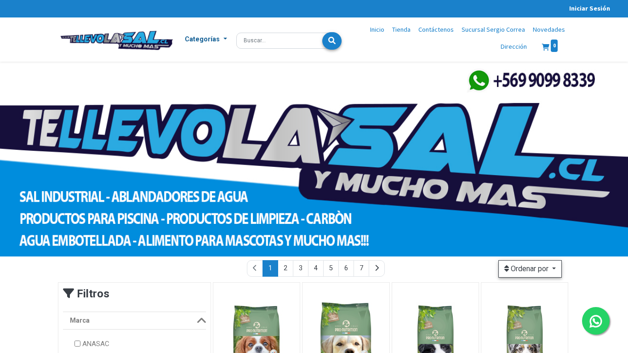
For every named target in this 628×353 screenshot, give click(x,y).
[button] (206, 39)
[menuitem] (377, 30)
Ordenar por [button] (529, 268)
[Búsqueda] (332, 41)
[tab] (134, 321)
